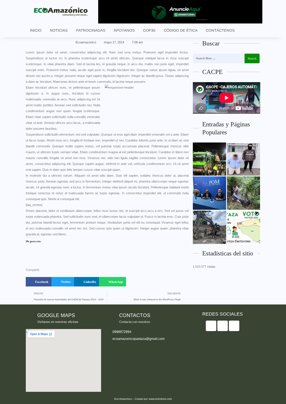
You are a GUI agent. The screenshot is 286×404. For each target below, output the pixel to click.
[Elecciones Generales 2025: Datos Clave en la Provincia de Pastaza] (243, 227)
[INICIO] (209, 159)
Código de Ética (180, 30)
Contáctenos (220, 30)
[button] (39, 281)
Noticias (59, 30)
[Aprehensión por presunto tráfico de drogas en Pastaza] (243, 159)
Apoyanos (124, 30)
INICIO (35, 30)
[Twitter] (222, 326)
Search (252, 58)
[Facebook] (211, 326)
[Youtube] (234, 326)
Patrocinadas (90, 30)
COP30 (149, 30)
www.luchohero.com (160, 399)
